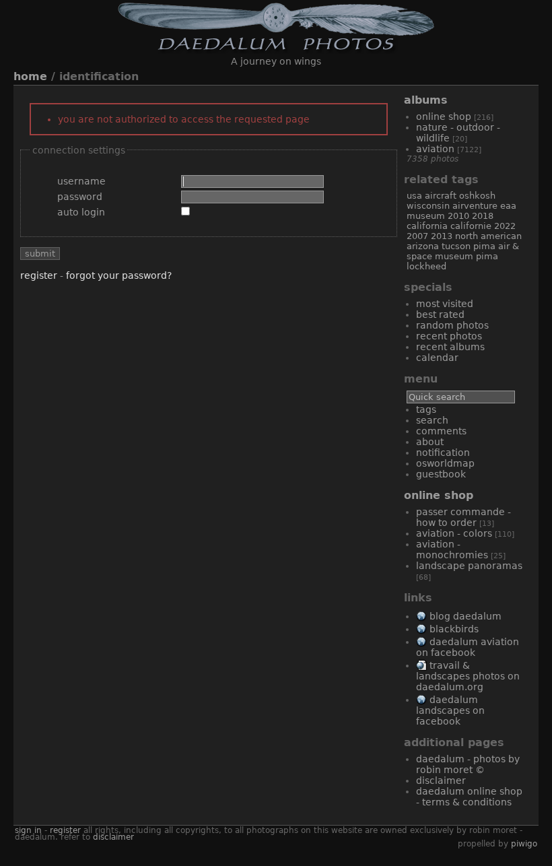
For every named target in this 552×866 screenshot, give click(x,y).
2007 (417, 236)
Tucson (456, 246)
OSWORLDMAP (445, 463)
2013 (441, 236)
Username (81, 181)
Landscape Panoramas (469, 565)
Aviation (435, 148)
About (430, 441)
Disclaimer (441, 780)
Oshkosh (477, 196)
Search (432, 420)
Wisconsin (428, 206)
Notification (443, 452)
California (427, 226)
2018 (482, 216)
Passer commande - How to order (463, 517)
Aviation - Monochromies (452, 549)
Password (79, 196)
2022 (505, 226)
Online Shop (443, 116)
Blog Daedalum (465, 616)
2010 (458, 216)
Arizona (423, 246)
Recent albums (450, 346)
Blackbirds (454, 629)
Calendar (437, 357)
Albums (426, 100)
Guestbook (441, 474)
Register (38, 275)
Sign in (28, 830)
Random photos (452, 325)
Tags (426, 409)
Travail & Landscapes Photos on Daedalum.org (468, 676)
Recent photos (449, 336)
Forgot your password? (119, 275)
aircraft (440, 196)
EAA (508, 206)
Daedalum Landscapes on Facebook (450, 710)
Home (30, 76)
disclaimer (113, 837)
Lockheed (426, 266)
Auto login (81, 212)
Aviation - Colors (454, 533)
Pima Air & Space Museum (463, 251)
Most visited (444, 303)
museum (426, 216)
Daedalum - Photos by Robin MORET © (468, 764)
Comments (441, 431)
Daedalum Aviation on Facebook (467, 647)
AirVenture (474, 206)
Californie (470, 226)
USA (414, 196)
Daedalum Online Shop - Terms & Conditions (469, 796)
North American (488, 236)
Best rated (440, 314)
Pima (487, 256)
